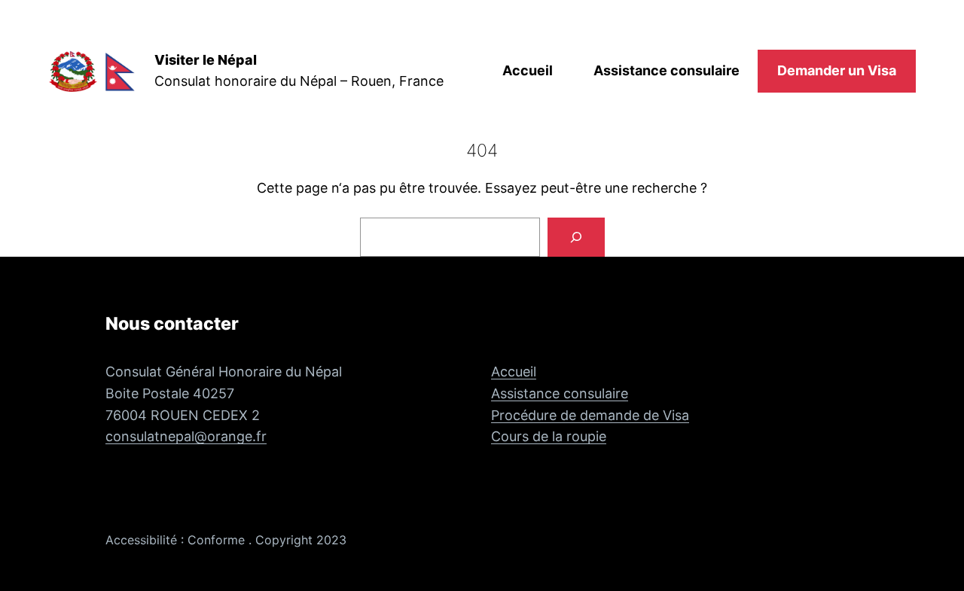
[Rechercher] (576, 237)
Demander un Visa (836, 70)
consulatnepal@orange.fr (186, 436)
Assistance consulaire (559, 393)
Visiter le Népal (205, 60)
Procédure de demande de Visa (590, 415)
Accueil (513, 371)
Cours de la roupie (548, 436)
